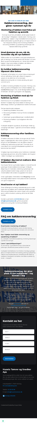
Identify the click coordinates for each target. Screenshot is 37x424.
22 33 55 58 (18, 199)
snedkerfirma (5, 90)
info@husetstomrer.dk (8, 201)
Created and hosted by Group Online (11, 405)
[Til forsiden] (8, 2)
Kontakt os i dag (8, 221)
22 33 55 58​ (11, 389)
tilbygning (26, 176)
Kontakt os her (7, 209)
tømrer (29, 88)
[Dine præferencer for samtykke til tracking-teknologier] (3, 421)
